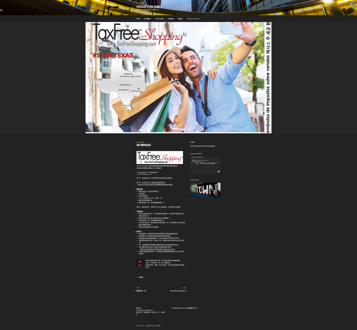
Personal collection (193, 19)
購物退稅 (141, 277)
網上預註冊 (143, 172)
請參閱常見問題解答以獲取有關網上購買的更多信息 (157, 249)
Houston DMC (149, 6)
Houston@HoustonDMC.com (144, 310)
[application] (205, 164)
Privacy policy (140, 326)
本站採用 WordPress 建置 (152, 326)
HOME (138, 19)
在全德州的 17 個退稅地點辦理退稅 (153, 182)
